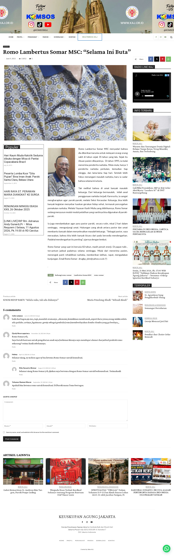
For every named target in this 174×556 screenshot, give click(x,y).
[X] (156, 59)
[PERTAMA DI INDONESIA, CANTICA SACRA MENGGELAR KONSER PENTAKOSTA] (152, 211)
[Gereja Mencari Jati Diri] (138, 322)
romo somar (99, 275)
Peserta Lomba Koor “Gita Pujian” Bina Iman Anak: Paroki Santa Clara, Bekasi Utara (22, 176)
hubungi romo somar (63, 275)
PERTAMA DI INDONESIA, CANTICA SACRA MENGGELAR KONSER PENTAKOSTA (150, 231)
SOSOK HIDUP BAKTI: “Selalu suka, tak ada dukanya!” (31, 299)
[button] (166, 548)
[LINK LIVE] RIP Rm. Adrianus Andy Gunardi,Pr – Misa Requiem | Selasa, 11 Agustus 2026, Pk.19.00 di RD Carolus (21, 226)
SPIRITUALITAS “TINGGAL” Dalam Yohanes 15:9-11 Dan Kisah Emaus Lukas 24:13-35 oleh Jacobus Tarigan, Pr (108, 492)
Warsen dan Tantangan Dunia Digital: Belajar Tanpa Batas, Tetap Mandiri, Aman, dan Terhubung (151, 149)
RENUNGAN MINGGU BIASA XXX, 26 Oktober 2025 (21, 208)
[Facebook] (156, 37)
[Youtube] (165, 37)
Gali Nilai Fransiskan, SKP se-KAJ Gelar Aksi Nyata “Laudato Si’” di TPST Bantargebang (151, 190)
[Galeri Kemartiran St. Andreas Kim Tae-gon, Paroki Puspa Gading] (23, 471)
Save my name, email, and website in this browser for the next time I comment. (32, 432)
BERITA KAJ (137, 143)
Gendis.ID (137, 341)
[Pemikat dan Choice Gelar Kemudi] (138, 335)
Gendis (94, 535)
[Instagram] (160, 37)
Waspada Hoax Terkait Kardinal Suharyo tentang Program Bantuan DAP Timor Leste (66, 492)
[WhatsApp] (168, 59)
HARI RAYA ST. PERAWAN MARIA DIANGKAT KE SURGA (21, 193)
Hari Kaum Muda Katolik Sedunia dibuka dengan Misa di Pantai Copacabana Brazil (23, 158)
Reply (14, 326)
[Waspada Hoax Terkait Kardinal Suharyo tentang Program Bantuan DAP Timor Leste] (66, 471)
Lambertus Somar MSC (83, 275)
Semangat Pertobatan (156, 308)
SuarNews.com (83, 535)
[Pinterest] (162, 59)
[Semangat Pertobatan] (138, 309)
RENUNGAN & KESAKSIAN (155, 305)
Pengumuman (65, 487)
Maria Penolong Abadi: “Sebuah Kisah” (107, 299)
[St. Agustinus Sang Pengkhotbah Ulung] (138, 296)
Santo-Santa (150, 292)
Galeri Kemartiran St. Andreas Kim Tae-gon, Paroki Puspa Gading (23, 491)
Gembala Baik (151, 318)
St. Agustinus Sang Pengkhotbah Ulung (155, 296)
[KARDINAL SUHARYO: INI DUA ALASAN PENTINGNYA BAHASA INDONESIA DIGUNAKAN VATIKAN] (151, 471)
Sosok (6, 46)
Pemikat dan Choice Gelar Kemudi (157, 335)
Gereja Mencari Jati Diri (156, 321)
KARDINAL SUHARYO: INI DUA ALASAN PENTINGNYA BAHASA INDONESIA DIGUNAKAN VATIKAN (151, 492)
